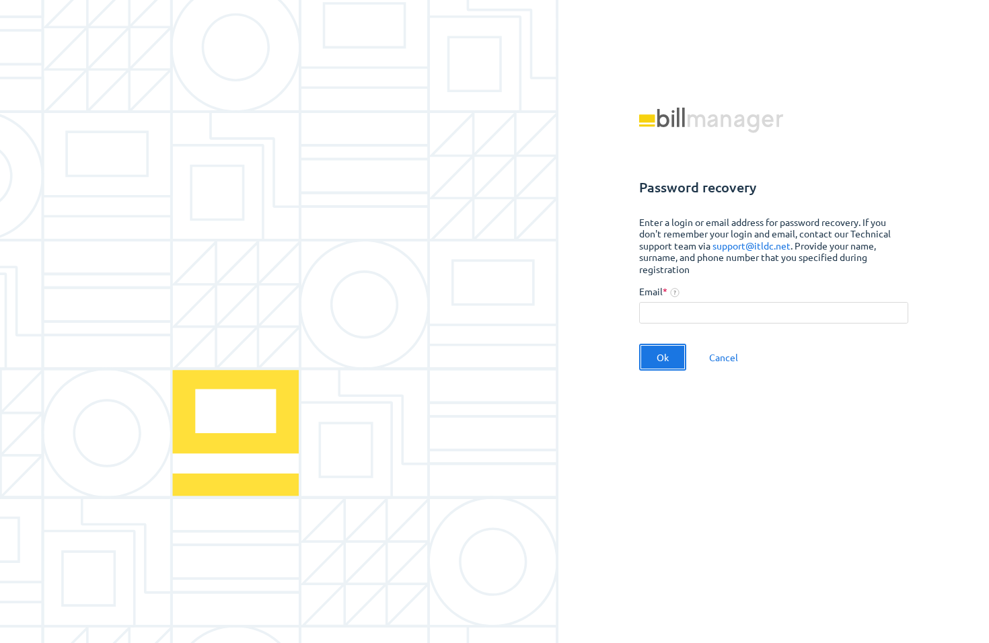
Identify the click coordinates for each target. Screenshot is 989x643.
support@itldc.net (751, 245)
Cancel (723, 357)
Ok (663, 357)
